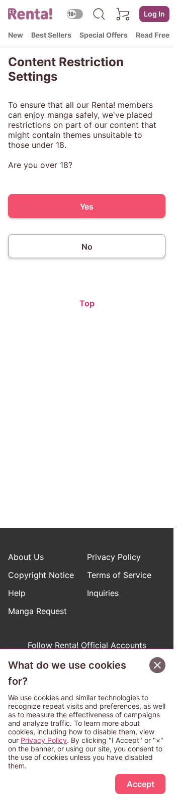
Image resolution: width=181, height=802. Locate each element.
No (87, 247)
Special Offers (103, 35)
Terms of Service (119, 575)
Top (87, 303)
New (15, 35)
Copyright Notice (41, 575)
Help (17, 593)
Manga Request (37, 611)
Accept (140, 784)
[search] (99, 14)
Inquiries (103, 593)
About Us (26, 557)
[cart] (123, 14)
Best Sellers (51, 35)
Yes (87, 207)
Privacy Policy (114, 557)
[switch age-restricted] (75, 14)
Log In (154, 14)
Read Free (152, 35)
